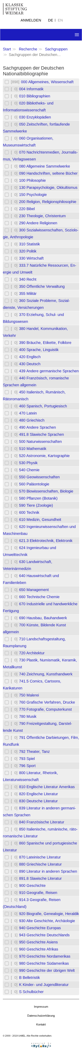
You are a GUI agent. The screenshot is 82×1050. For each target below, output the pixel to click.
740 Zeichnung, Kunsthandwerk (45, 674)
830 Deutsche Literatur (38, 801)
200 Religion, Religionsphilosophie (47, 202)
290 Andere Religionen (38, 223)
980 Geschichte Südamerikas (44, 963)
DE (50, 20)
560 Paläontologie (34, 484)
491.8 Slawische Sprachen (41, 434)
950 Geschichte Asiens (38, 942)
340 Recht (27, 279)
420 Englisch (30, 357)
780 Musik (27, 716)
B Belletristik (29, 977)
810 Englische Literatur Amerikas (47, 787)
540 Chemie (29, 470)
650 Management (34, 590)
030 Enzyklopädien (35, 117)
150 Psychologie (33, 194)
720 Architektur (32, 653)
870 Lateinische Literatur (40, 857)
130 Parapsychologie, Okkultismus (48, 187)
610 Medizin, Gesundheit (40, 519)
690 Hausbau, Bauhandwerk (43, 618)
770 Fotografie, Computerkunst (45, 709)
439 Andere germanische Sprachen (49, 371)
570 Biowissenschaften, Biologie (46, 491)
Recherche (28, 49)
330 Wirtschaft (31, 258)
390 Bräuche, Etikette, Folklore (45, 342)
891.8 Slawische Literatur (40, 878)
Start (7, 49)
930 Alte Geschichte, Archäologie (47, 921)
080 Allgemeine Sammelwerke (44, 166)
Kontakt (41, 1024)
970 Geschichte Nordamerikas (44, 956)
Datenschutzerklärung (41, 1015)
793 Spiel (27, 758)
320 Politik (27, 251)
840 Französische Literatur (41, 822)
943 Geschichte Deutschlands (44, 935)
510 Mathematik (32, 448)
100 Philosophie (32, 180)
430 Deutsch (29, 364)
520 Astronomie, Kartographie (44, 456)
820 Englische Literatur (38, 794)
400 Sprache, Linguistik (39, 350)
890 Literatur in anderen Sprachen (48, 871)
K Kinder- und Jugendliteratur (44, 985)
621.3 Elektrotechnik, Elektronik (45, 541)
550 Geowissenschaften (39, 477)
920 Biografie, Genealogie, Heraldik (49, 914)
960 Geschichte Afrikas (38, 949)
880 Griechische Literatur (40, 864)
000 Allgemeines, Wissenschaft (47, 82)
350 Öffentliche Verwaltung (42, 286)
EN (60, 20)
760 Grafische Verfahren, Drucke (47, 702)
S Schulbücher (31, 992)
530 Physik (28, 463)
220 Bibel (27, 209)
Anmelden (31, 20)
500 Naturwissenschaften (40, 441)
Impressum (41, 1006)
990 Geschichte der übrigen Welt (47, 970)
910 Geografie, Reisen (38, 892)
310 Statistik (29, 244)
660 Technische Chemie (39, 597)
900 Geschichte (32, 885)
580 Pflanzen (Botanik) (38, 498)
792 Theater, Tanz (34, 751)
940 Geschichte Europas (40, 928)
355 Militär (28, 293)
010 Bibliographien (34, 96)
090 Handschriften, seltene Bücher (48, 173)
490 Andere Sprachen (37, 427)
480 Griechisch (31, 420)
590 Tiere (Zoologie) (36, 505)
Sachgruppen (56, 49)
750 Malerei (29, 695)
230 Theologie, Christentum (42, 216)
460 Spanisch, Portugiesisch (43, 406)
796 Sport (27, 766)
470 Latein (28, 413)
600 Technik (29, 512)
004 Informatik (31, 89)
